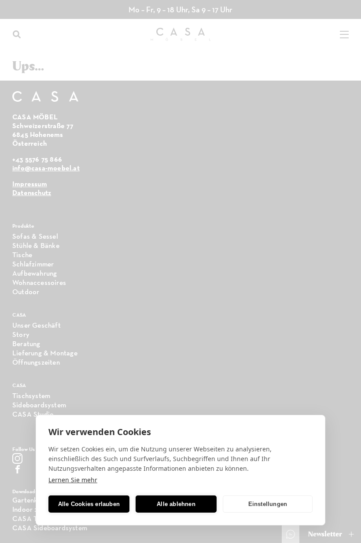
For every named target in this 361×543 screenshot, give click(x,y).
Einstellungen (267, 504)
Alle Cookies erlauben (89, 504)
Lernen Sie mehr (72, 480)
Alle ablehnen (176, 504)
